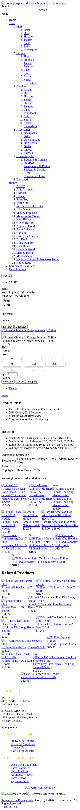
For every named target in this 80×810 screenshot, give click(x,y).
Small (33, 364)
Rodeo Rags (23, 262)
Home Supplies (25, 156)
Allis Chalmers (25, 189)
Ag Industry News (22, 774)
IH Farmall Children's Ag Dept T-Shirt (14, 547)
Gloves (28, 149)
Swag (27, 172)
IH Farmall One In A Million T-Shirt (41, 547)
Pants (27, 43)
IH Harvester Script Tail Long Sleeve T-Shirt (38, 561)
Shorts (27, 76)
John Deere (23, 209)
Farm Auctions (17, 269)
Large (12, 370)
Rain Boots (30, 113)
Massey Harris (24, 252)
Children (21, 86)
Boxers (28, 89)
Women (20, 53)
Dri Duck (22, 239)
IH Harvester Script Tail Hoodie (66, 543)
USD (13, 282)
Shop (12, 23)
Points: (5, 320)
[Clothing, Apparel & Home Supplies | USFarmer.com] (34, 3)
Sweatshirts (30, 49)
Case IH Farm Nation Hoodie (31, 523)
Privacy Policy (26, 800)
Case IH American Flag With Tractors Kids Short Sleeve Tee (59, 523)
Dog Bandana (32, 139)
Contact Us (17, 747)
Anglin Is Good (25, 226)
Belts (27, 29)
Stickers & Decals (34, 169)
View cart (8, 381)
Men (19, 26)
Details (13, 388)
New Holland (24, 219)
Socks (27, 79)
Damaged (22, 179)
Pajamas (28, 66)
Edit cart (7, 326)
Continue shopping (27, 381)
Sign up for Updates (22, 750)
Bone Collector (25, 229)
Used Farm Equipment (24, 764)
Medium (55, 364)
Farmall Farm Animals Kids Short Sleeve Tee (40, 498)
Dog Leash (30, 142)
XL (33, 370)
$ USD (6, 276)
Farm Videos (18, 778)
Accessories (23, 129)
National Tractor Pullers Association (37, 259)
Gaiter (27, 146)
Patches (28, 152)
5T (12, 364)
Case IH (21, 192)
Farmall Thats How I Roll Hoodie (9, 525)
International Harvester (29, 206)
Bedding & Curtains (35, 159)
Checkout (21, 326)
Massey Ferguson (26, 212)
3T (31, 359)
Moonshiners (24, 256)
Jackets (28, 39)
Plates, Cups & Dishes (37, 166)
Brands (13, 182)
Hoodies (29, 36)
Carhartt (21, 232)
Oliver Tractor (24, 222)
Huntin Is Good (25, 249)
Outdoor (29, 162)
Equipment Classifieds (22, 266)
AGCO (20, 186)
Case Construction (27, 236)
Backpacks (30, 133)
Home (12, 19)
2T (12, 359)
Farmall (20, 196)
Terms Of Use (9, 800)
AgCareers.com (20, 781)
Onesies (28, 103)
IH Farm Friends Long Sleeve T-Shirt (23, 647)
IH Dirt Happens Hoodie (61, 644)
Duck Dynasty (24, 242)
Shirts (27, 46)
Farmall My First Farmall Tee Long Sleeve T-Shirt (62, 502)
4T (53, 359)
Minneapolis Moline (28, 216)
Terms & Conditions (23, 744)
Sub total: (7, 313)
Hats (26, 33)
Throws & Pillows (34, 176)
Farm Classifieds (20, 768)
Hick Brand (23, 246)
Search (43, 9)
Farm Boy (22, 199)
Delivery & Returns (22, 740)
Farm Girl (22, 202)
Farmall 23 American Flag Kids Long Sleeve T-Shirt (15, 498)
